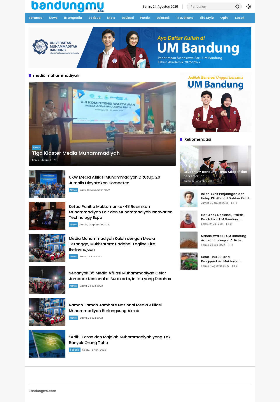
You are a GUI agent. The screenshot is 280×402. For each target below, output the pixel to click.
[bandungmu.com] (69, 6)
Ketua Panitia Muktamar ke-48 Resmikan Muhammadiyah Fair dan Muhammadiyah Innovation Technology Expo (121, 212)
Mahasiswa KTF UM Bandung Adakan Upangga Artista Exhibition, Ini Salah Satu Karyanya (223, 238)
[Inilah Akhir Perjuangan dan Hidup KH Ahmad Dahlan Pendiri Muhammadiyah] (189, 198)
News (36, 147)
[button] (237, 6)
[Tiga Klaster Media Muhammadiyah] (102, 124)
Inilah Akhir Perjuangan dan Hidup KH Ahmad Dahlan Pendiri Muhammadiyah (226, 196)
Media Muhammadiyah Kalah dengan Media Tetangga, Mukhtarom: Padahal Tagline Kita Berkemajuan (112, 244)
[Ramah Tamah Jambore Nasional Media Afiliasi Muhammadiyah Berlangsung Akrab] (47, 312)
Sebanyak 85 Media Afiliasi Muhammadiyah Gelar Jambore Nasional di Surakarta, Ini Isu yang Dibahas (120, 275)
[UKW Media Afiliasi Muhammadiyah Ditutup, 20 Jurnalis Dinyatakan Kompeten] (47, 184)
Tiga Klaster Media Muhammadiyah (76, 153)
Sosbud (74, 349)
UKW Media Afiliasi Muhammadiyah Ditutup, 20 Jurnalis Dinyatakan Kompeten (114, 179)
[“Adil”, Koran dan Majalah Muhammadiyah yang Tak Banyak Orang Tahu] (47, 344)
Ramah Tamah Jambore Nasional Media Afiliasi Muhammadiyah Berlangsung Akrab (115, 307)
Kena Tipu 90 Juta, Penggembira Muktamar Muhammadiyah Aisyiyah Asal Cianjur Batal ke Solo (224, 259)
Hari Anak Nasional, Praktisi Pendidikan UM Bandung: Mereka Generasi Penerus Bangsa (222, 217)
